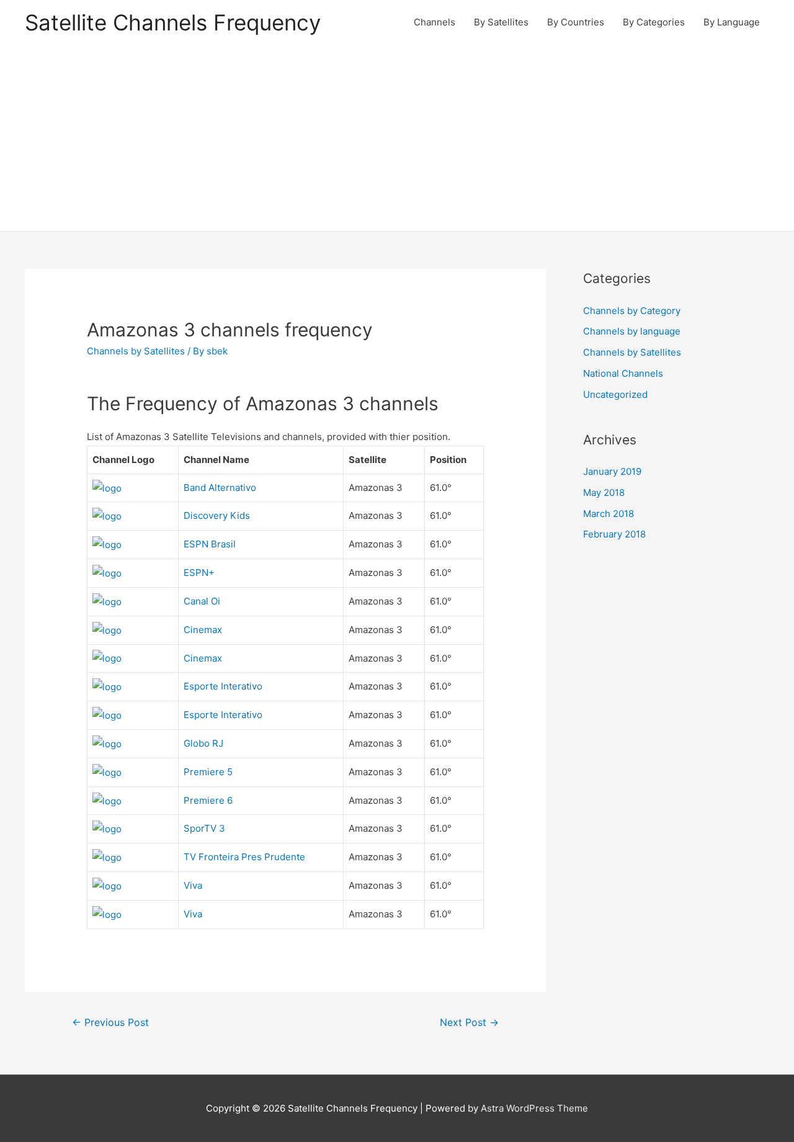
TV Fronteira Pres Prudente (244, 857)
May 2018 (604, 492)
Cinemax (203, 630)
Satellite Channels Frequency (173, 22)
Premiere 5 (208, 772)
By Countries (575, 22)
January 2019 (612, 471)
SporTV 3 (204, 828)
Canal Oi (202, 601)
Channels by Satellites (136, 351)
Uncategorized (615, 394)
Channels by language (631, 331)
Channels (434, 22)
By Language (731, 22)
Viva (193, 885)
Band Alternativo (220, 487)
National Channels (623, 373)
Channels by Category (631, 311)
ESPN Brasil (210, 544)
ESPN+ (199, 572)
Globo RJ (203, 743)
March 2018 (608, 513)
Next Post (469, 1022)
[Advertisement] (397, 138)
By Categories (654, 22)
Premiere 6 (208, 800)
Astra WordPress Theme (534, 1108)
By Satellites (501, 22)
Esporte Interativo (223, 686)
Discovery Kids (217, 515)
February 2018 (614, 534)
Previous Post (110, 1022)
